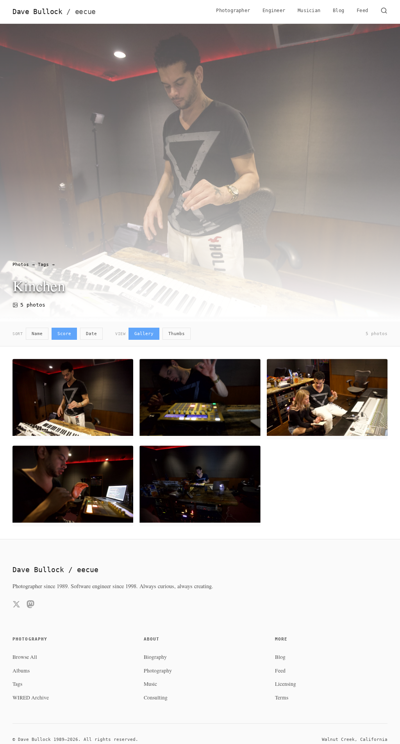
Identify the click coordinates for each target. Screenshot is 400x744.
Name (37, 333)
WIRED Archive (30, 697)
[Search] (384, 11)
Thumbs (176, 333)
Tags (43, 264)
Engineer (273, 10)
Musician (309, 10)
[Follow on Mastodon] (30, 605)
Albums (21, 670)
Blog (338, 10)
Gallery (144, 333)
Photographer (233, 10)
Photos (20, 264)
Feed (362, 10)
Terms (281, 697)
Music (150, 683)
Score (64, 333)
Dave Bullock (54, 12)
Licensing (285, 683)
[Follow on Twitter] (16, 605)
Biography (155, 656)
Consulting (156, 697)
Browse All (24, 656)
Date (91, 333)
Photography (158, 670)
